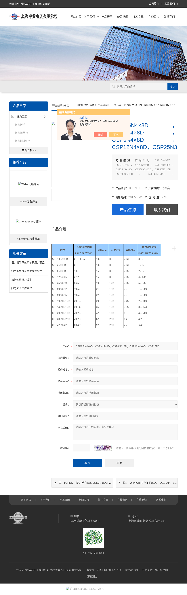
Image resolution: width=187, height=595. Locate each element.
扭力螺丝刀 (21, 132)
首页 (92, 105)
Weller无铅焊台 (29, 201)
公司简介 (154, 4)
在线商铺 (141, 499)
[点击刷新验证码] (103, 448)
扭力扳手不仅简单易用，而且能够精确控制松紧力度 (40, 262)
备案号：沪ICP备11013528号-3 (104, 570)
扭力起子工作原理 (21, 288)
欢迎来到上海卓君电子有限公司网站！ (31, 3)
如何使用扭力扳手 (21, 279)
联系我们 (170, 4)
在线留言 (153, 16)
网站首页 (75, 16)
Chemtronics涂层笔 (28, 238)
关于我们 (89, 16)
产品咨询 (128, 210)
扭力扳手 (20, 124)
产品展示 (107, 16)
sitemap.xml (131, 570)
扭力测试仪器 (22, 140)
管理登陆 (92, 576)
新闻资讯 (84, 499)
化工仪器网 (161, 570)
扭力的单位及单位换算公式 (26, 271)
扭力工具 (21, 116)
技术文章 (138, 16)
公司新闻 (122, 16)
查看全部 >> (29, 150)
